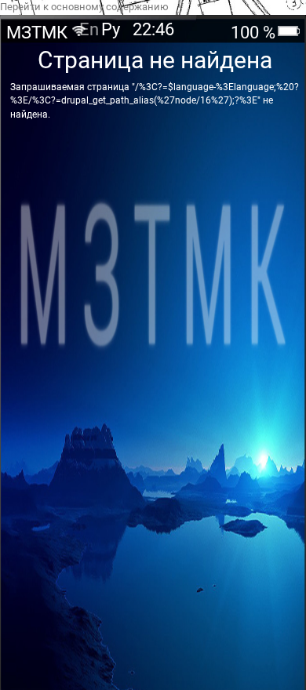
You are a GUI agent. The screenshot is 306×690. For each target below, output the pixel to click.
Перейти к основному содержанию (84, 7)
